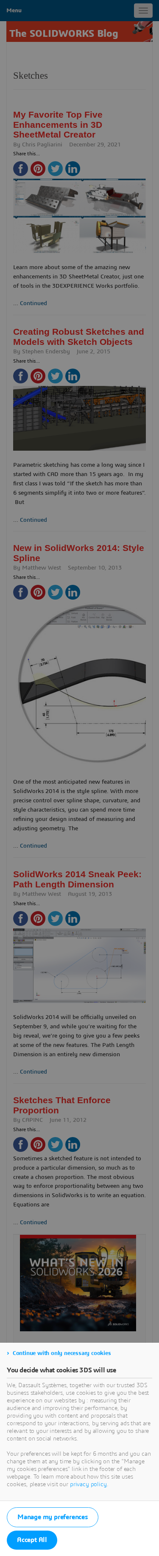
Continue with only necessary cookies (62, 1353)
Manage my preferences (52, 1517)
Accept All (32, 1540)
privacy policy (88, 1484)
